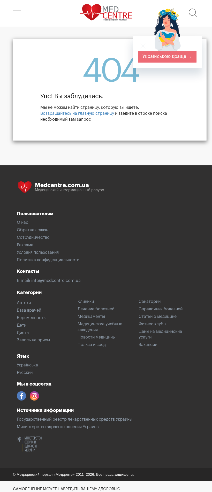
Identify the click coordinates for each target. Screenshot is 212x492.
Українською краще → (167, 56)
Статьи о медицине (158, 316)
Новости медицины (97, 337)
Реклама (25, 245)
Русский (25, 373)
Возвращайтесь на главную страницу (77, 113)
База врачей (29, 310)
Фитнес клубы (152, 324)
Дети (21, 325)
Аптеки (24, 303)
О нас (22, 222)
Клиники (86, 301)
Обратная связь (32, 230)
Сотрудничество (33, 237)
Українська (27, 365)
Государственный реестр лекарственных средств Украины (74, 419)
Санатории (150, 301)
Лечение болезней (96, 309)
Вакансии (148, 345)
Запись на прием (33, 340)
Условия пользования (38, 252)
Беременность (31, 318)
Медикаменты (91, 316)
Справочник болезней (161, 309)
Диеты (23, 333)
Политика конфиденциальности (48, 260)
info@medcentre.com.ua (56, 281)
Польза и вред (92, 345)
